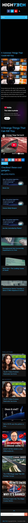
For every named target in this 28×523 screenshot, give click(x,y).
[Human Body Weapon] (14, 201)
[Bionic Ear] (14, 181)
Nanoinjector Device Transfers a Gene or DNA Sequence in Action (13, 289)
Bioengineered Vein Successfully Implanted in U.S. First (13, 249)
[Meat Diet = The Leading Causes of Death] (14, 262)
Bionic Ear (6, 188)
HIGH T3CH (5, 521)
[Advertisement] (14, 37)
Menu (3, 17)
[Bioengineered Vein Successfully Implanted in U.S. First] (14, 241)
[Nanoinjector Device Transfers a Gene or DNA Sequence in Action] (14, 282)
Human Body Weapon (10, 208)
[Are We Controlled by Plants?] (14, 221)
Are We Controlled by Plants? (12, 228)
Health (5, 163)
